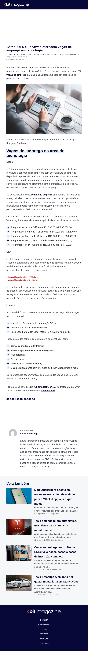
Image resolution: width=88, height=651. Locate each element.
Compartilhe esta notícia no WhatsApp (22, 277)
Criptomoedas (44, 625)
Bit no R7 (44, 620)
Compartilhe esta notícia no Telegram (22, 280)
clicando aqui (48, 390)
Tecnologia (44, 643)
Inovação (44, 634)
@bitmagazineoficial (45, 387)
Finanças (44, 638)
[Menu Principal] (83, 4)
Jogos (44, 629)
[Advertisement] (44, 27)
